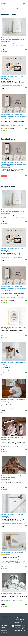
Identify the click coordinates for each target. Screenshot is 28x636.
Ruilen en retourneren (19, 619)
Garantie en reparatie (20, 621)
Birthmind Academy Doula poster (12, 553)
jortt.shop (23, 627)
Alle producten (4, 617)
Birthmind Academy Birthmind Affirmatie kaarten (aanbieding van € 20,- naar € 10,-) (13, 116)
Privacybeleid (4, 632)
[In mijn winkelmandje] (26, 49)
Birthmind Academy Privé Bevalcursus (14, 399)
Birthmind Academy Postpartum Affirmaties (12, 515)
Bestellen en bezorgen (20, 617)
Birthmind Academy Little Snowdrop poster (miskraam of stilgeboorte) (13, 39)
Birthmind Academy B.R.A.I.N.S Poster (13, 327)
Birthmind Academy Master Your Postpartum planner (12, 477)
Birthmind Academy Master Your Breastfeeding (12, 438)
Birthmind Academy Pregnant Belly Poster (13, 363)
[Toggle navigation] (26, 3)
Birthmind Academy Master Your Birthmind (12, 77)
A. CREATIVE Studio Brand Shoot (11, 593)
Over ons (3, 627)
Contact (17, 622)
